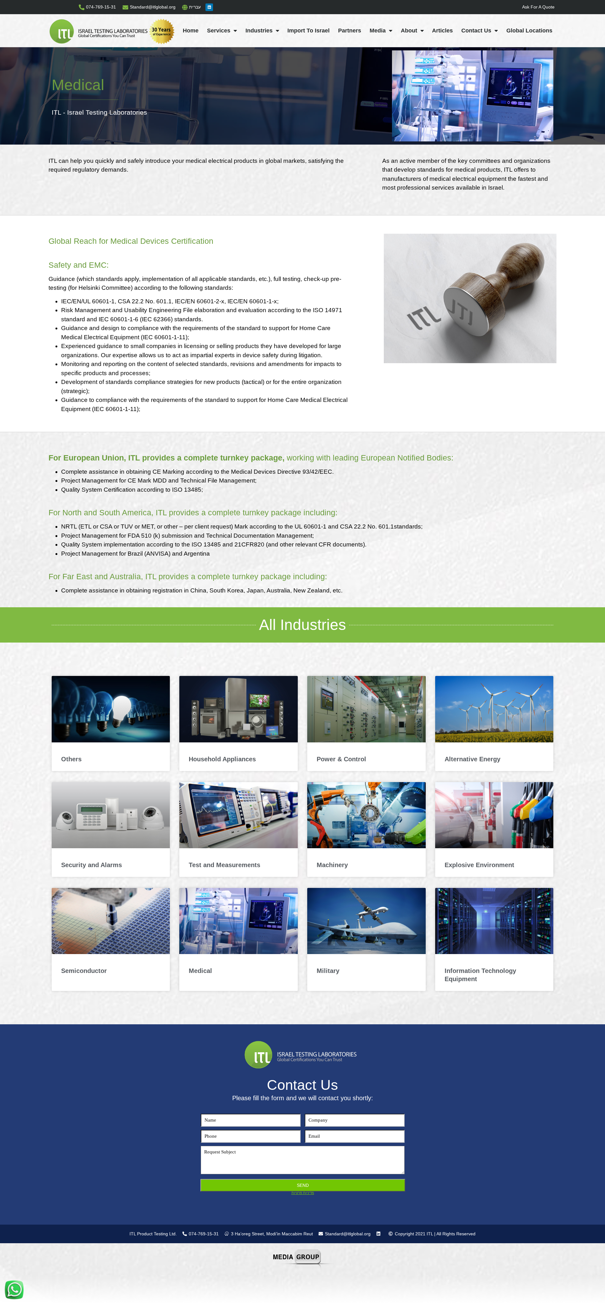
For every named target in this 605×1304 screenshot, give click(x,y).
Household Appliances (222, 759)
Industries (259, 30)
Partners (349, 30)
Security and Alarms (91, 864)
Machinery (332, 864)
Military (328, 970)
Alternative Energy (472, 759)
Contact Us (476, 30)
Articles (442, 30)
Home (191, 30)
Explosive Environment (479, 864)
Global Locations (529, 30)
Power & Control (341, 759)
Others (71, 759)
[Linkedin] (209, 7)
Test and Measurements (224, 864)
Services (218, 30)
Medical (200, 970)
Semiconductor (84, 970)
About (409, 30)
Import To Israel (308, 30)
